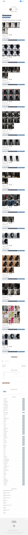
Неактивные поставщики (5, 435)
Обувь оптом (5, 440)
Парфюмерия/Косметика (5, 446)
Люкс (4, 425)
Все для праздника (6, 405)
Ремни (4, 454)
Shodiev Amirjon (23, 366)
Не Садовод (5, 432)
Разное (4, 453)
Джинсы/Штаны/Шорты (5, 411)
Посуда (5, 450)
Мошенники (5, 429)
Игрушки (5, 416)
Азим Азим (4, 512)
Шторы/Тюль (5, 483)
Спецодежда (5, 464)
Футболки (5, 474)
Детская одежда (6, 407)
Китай (4, 422)
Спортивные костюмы (6, 466)
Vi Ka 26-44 (4, 366)
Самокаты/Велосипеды (6, 460)
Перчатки (5, 447)
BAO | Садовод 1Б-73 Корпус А (6, 492)
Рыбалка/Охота (5, 456)
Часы (4, 476)
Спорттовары (5, 467)
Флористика (5, 473)
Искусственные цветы (6, 418)
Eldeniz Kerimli (4, 502)
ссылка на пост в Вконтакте (5, 38)
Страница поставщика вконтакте (7, 15)
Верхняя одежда (6, 404)
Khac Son (5, 24)
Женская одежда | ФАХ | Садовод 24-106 (7, 490)
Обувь (4, 439)
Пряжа (4, 451)
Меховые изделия (6, 428)
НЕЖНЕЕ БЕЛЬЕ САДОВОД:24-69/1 (7, 495)
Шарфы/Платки (5, 479)
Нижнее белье (5, 436)
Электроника (5, 484)
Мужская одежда (6, 431)
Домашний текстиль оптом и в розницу (7, 505)
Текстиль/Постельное (6, 470)
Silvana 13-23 (4, 507)
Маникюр (5, 426)
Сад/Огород (5, 457)
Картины (5, 421)
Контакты (18, 530)
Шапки (4, 477)
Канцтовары (5, 419)
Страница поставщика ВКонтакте (13, 62)
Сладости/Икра (5, 463)
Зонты (4, 415)
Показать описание (5, 62)
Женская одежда (14, 6)
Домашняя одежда (6, 412)
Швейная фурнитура (6, 480)
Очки (4, 443)
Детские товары (5, 408)
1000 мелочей (5, 398)
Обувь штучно (5, 442)
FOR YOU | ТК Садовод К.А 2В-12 (6, 497)
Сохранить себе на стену (7, 17)
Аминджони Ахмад (5, 500)
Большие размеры (6, 401)
